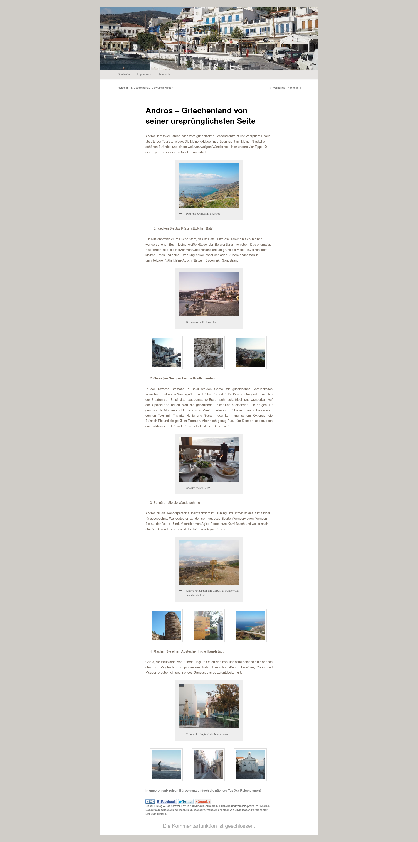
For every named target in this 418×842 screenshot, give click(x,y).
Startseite (124, 74)
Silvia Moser (165, 88)
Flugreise (225, 806)
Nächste (294, 88)
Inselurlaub (186, 810)
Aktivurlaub (197, 806)
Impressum (144, 74)
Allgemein (211, 806)
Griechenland (169, 810)
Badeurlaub (152, 810)
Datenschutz (166, 74)
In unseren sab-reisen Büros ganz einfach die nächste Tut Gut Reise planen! (203, 790)
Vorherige (277, 88)
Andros (264, 806)
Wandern (199, 810)
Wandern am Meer (217, 810)
